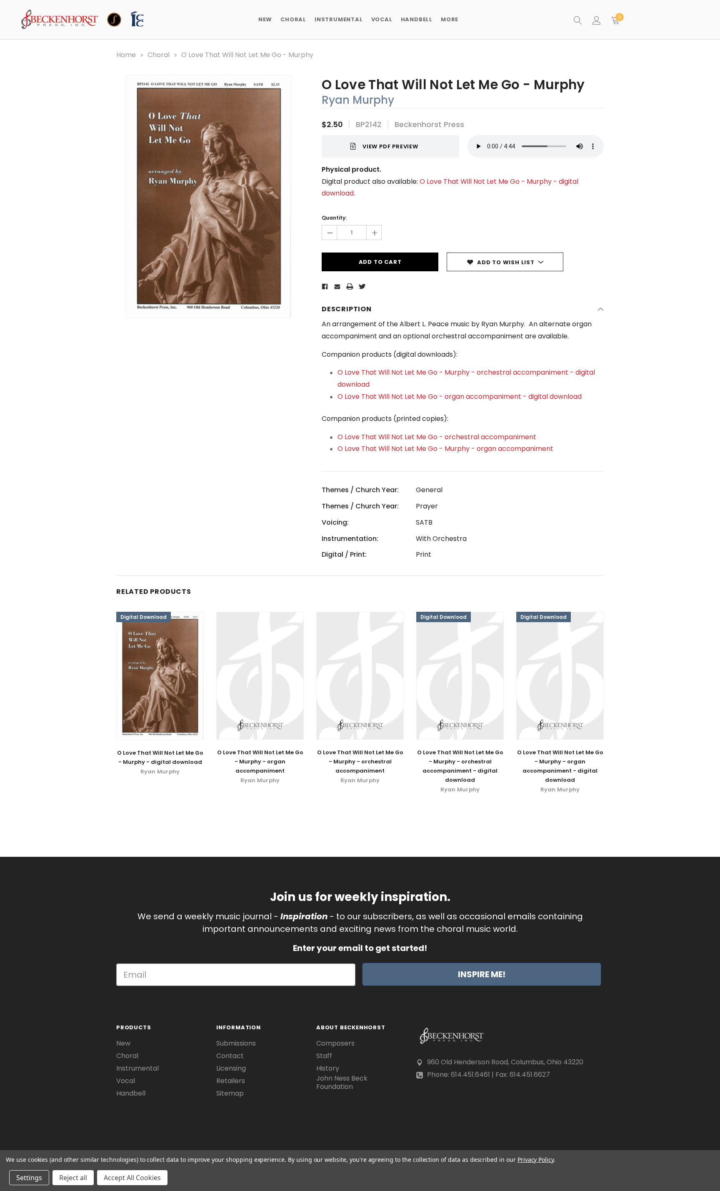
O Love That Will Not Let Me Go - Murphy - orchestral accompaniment (360, 761)
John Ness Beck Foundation (342, 1082)
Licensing (231, 1068)
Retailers (230, 1081)
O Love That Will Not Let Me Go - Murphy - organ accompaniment (446, 448)
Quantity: (334, 217)
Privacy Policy (536, 1159)
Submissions (236, 1043)
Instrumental (137, 1068)
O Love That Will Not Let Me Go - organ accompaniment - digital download (460, 396)
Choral (127, 1056)
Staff (324, 1056)
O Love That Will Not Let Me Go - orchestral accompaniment (437, 437)
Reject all (73, 1177)
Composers (335, 1043)
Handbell (130, 1093)
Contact (230, 1056)
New (265, 19)
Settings (29, 1177)
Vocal (125, 1081)
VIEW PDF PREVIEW (390, 146)
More (449, 19)
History (327, 1068)
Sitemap (230, 1093)
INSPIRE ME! (481, 974)
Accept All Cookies (132, 1177)
